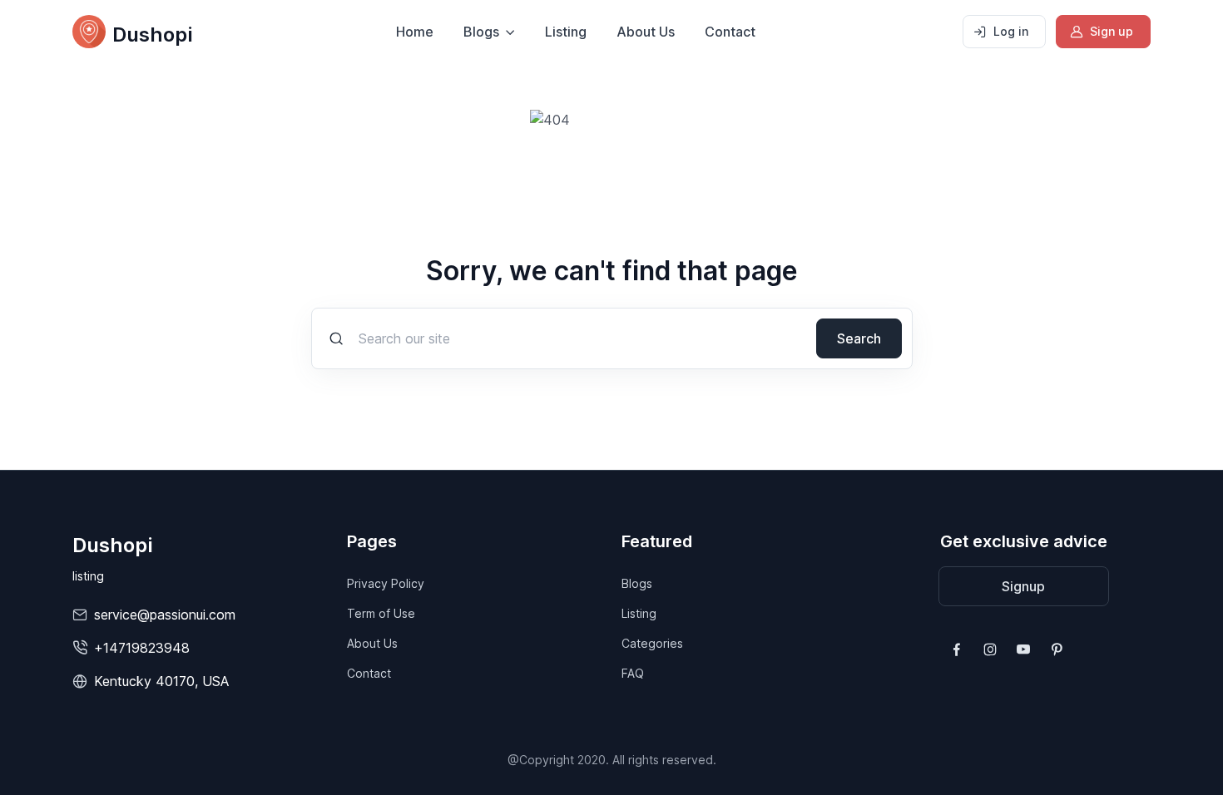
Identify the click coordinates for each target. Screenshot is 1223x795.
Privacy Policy (385, 583)
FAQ (632, 673)
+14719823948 (142, 647)
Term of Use (381, 613)
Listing (566, 31)
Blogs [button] (481, 31)
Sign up (1111, 31)
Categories (652, 643)
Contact (730, 31)
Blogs (636, 583)
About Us (645, 31)
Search (859, 338)
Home (414, 31)
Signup (1023, 586)
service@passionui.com (164, 614)
